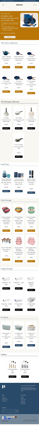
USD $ (34, 417)
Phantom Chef (7, 420)
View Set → (9, 37)
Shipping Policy (23, 403)
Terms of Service (23, 399)
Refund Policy (23, 402)
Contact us (22, 398)
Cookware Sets (4, 398)
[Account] (34, 5)
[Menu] (3, 5)
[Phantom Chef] (19, 4)
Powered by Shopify (5, 421)
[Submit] (17, 411)
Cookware (3, 397)
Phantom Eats (4, 401)
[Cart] (36, 5)
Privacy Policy (23, 401)
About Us (22, 397)
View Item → (6, 67)
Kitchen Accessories (5, 399)
